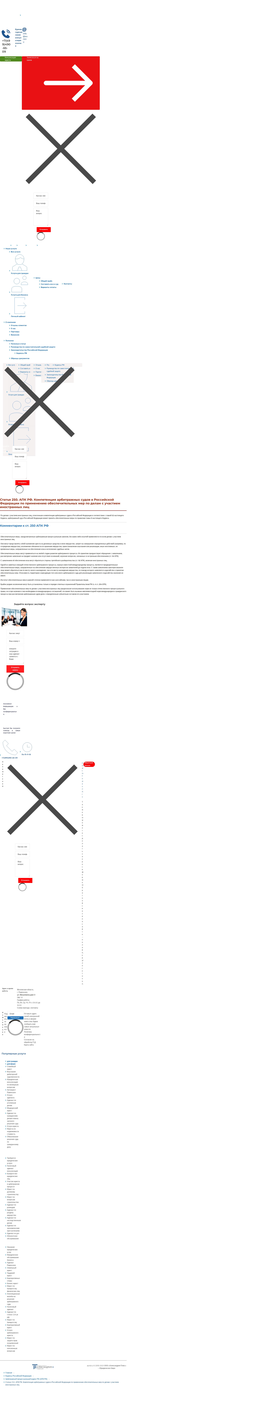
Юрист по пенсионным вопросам (12, 1348)
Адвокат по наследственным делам (14, 1220)
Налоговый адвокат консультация (12, 1168)
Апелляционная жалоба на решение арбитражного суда (13, 1299)
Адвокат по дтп (13, 1233)
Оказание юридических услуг (12, 1249)
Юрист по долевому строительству (13, 1192)
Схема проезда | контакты (27, 1008)
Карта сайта (29, 1045)
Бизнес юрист (12, 1283)
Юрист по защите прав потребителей (12, 1340)
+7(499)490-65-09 (6, 46)
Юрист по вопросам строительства (13, 1199)
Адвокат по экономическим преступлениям (13, 1228)
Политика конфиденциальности (32, 1034)
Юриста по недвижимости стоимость (13, 1131)
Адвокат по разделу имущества (11, 1212)
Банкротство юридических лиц (12, 1176)
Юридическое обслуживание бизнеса (13, 1257)
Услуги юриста (13, 1126)
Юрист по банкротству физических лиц (13, 1288)
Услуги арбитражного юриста (12, 1333)
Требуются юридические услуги (12, 1160)
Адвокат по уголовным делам (11, 1103)
